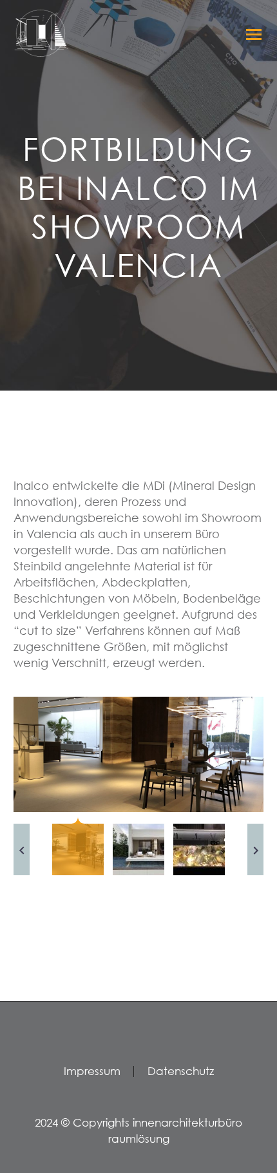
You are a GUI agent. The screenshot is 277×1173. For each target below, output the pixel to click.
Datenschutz (181, 1071)
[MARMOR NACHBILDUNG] (138, 754)
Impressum (92, 1071)
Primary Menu (251, 34)
